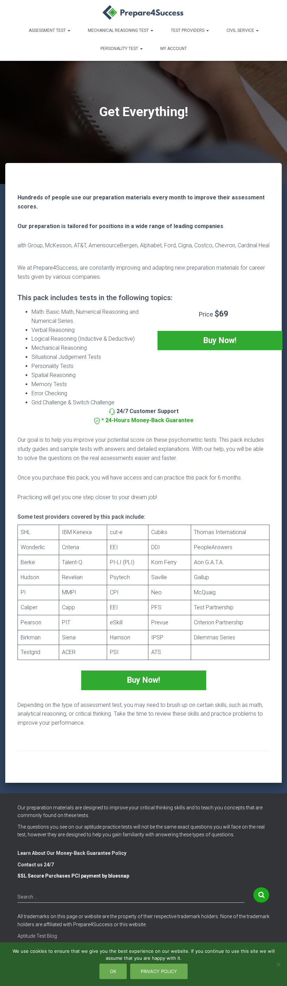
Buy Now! (219, 340)
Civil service (240, 30)
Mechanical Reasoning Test (119, 30)
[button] (68, 30)
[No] (278, 964)
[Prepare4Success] (143, 12)
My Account (173, 48)
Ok (113, 971)
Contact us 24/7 (36, 864)
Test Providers (188, 30)
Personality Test (119, 48)
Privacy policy (159, 971)
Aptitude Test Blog (37, 936)
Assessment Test (48, 30)
